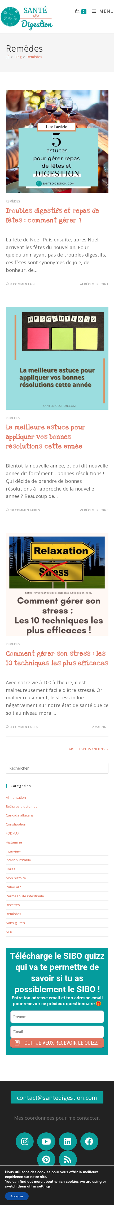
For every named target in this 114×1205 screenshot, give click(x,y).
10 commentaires (25, 510)
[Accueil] (7, 56)
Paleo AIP (13, 887)
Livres (10, 869)
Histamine (14, 842)
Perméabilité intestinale (25, 896)
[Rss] (68, 1159)
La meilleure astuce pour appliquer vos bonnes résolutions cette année (46, 437)
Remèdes (34, 56)
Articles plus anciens (88, 749)
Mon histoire (16, 878)
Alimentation (16, 797)
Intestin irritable (18, 860)
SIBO (10, 931)
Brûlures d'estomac (21, 806)
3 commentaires (24, 727)
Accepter (16, 1196)
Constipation (16, 824)
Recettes (13, 904)
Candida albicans (20, 815)
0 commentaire (23, 284)
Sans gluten (15, 922)
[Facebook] (89, 1141)
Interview (13, 851)
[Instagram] (25, 1141)
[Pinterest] (46, 1159)
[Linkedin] (68, 1141)
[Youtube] (46, 1141)
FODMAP (13, 833)
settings (44, 1186)
